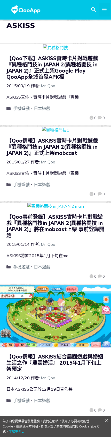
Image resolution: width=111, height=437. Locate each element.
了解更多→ (16, 432)
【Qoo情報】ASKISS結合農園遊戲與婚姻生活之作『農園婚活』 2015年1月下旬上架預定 (54, 362)
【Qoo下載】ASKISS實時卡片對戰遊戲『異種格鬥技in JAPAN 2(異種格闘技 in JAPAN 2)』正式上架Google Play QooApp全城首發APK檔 (52, 67)
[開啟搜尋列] (93, 9)
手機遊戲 (21, 108)
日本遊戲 (42, 108)
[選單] (104, 9)
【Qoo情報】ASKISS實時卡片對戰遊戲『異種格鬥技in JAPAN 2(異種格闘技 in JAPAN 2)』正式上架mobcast (52, 146)
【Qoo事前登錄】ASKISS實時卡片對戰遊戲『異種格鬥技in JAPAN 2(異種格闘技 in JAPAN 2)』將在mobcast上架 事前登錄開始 (55, 226)
